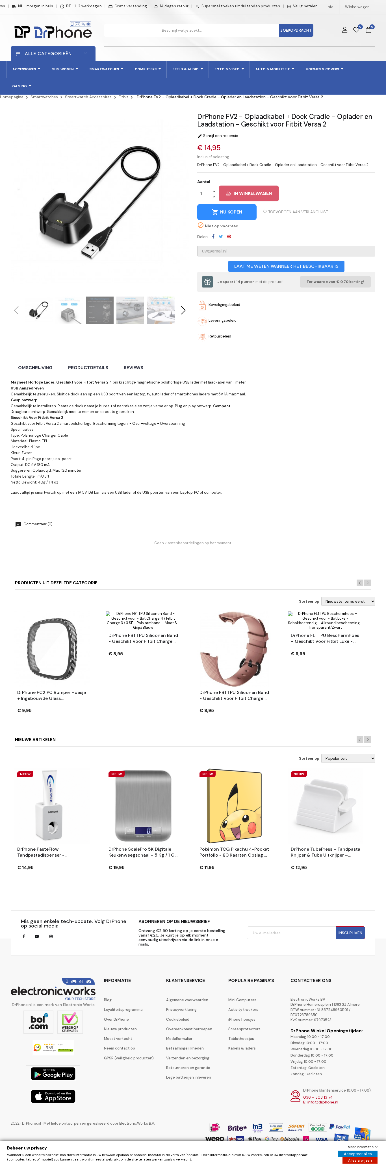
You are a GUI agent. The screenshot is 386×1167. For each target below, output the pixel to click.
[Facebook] (23, 936)
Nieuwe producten (120, 1029)
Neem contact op (119, 1048)
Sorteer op (309, 601)
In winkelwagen (253, 193)
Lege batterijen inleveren (188, 1077)
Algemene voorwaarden (187, 1000)
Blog (108, 1000)
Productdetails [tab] (88, 368)
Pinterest (229, 236)
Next (367, 583)
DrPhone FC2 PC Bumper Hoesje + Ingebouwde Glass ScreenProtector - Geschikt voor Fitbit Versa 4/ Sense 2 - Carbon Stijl (51, 696)
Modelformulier (179, 1038)
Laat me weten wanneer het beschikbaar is (286, 266)
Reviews (133, 368)
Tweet (221, 236)
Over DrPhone (116, 1019)
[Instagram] (51, 936)
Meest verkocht (118, 1038)
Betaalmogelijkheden (185, 1048)
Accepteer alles (358, 1153)
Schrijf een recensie (217, 135)
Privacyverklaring (181, 1009)
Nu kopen (227, 212)
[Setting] (344, 30)
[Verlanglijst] (356, 30)
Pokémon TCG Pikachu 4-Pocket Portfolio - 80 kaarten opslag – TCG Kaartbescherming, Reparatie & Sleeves (234, 852)
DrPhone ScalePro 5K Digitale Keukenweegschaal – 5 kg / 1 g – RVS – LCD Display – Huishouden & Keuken (142, 852)
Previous (360, 583)
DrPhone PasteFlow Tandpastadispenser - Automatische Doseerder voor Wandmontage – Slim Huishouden (50, 852)
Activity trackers (243, 1009)
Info (330, 7)
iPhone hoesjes (241, 1019)
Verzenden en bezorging (187, 1058)
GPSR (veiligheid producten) (129, 1058)
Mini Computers (242, 1000)
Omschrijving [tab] (35, 368)
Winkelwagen (357, 7)
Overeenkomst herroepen (189, 1029)
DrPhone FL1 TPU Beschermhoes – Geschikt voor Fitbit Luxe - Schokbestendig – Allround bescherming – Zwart (325, 639)
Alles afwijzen (360, 1160)
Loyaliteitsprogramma (123, 1009)
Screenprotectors (244, 1029)
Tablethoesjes (241, 1038)
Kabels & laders (242, 1048)
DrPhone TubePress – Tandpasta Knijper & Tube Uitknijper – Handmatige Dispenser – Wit (325, 852)
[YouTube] (37, 936)
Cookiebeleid (177, 1019)
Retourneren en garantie (188, 1067)
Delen (213, 236)
